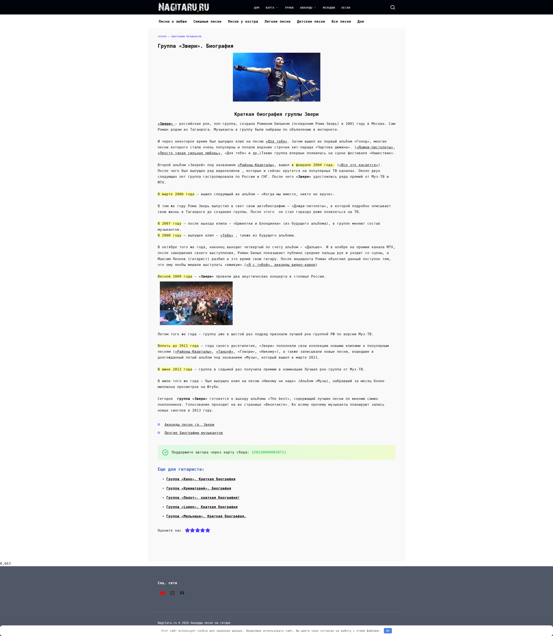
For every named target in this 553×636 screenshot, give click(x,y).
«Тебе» (226, 235)
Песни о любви (173, 21)
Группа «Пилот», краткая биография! (203, 498)
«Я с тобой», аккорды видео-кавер (280, 265)
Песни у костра (243, 21)
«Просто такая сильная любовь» (189, 153)
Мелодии (329, 7)
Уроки (289, 7)
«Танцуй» (224, 352)
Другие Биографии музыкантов (194, 433)
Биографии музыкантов (186, 36)
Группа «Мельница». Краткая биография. (206, 516)
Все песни (341, 21)
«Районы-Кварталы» (256, 165)
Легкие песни (278, 21)
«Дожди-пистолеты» (374, 147)
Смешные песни (207, 21)
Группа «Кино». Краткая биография (200, 479)
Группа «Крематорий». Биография (198, 488)
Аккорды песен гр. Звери (189, 425)
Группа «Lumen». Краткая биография (202, 507)
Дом (256, 7)
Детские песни (311, 21)
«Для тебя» (276, 141)
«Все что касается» (358, 165)
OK (387, 630)
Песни (346, 7)
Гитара (162, 36)
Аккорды (306, 7)
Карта (270, 7)
